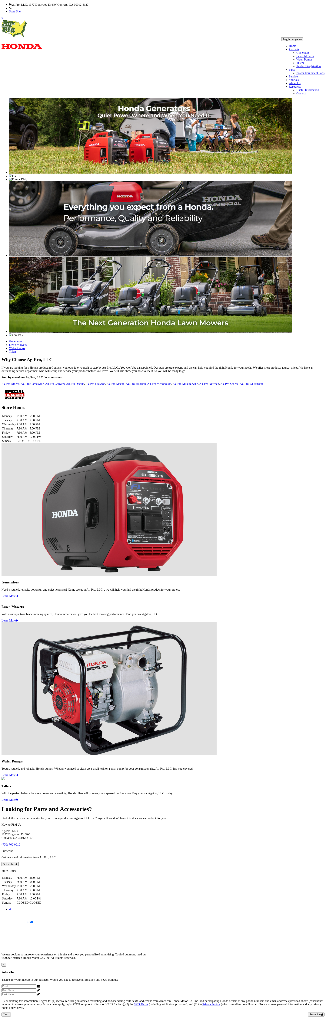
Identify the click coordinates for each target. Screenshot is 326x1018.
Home (292, 45)
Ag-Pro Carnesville (32, 383)
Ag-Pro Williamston (252, 383)
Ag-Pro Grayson (95, 383)
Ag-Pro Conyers (55, 383)
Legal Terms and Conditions (18, 928)
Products (294, 49)
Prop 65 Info (9, 941)
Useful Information (307, 90)
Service (293, 76)
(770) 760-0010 (21, 8)
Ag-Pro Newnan (209, 383)
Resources (295, 86)
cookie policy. (155, 954)
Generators (302, 52)
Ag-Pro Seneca (229, 383)
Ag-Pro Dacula (75, 383)
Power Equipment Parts (310, 73)
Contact (301, 93)
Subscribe (9, 864)
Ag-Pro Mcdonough (159, 383)
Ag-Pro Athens (10, 383)
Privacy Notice (10, 916)
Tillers (300, 62)
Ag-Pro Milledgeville (185, 383)
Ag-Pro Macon (116, 383)
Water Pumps (304, 59)
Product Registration (308, 66)
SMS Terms (9, 935)
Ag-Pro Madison (136, 383)
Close (6, 1014)
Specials (294, 79)
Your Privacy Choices (15, 922)
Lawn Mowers (305, 56)
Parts (292, 69)
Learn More (9, 596)
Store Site (15, 11)
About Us (295, 83)
